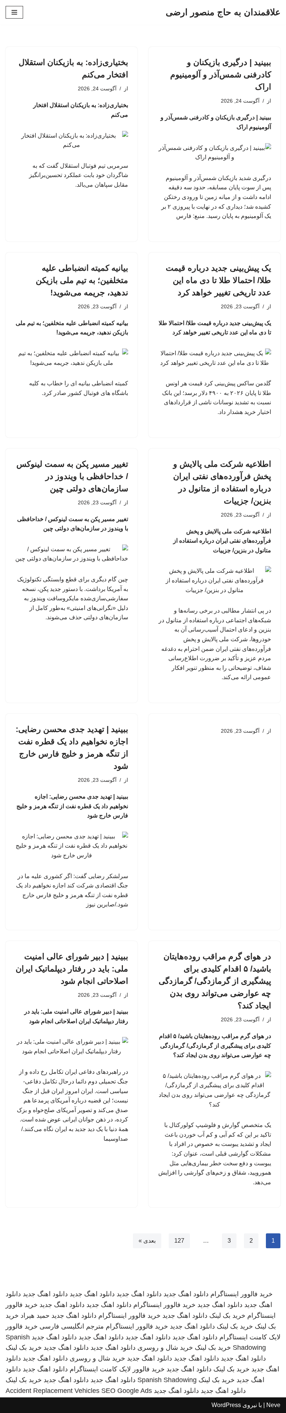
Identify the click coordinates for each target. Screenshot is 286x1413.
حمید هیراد (35, 1315)
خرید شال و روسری (165, 1347)
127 (179, 1240)
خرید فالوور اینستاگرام (241, 1294)
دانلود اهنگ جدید (186, 1294)
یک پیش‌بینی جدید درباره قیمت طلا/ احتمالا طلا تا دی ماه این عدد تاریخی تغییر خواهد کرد (218, 280)
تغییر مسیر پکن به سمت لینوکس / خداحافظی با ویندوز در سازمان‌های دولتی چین (72, 476)
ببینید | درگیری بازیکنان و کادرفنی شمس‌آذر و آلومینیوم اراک (220, 74)
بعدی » (147, 1240)
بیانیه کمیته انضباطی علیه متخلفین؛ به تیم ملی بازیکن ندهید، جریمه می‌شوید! (82, 280)
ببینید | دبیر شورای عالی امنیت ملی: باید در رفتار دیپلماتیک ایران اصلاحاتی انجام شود (72, 969)
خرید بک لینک (227, 1315)
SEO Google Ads (126, 1390)
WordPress (226, 1405)
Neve (273, 1405)
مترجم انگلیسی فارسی (71, 1326)
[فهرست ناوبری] (14, 12)
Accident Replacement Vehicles (52, 1390)
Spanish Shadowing (167, 1380)
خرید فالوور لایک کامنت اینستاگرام (117, 1369)
